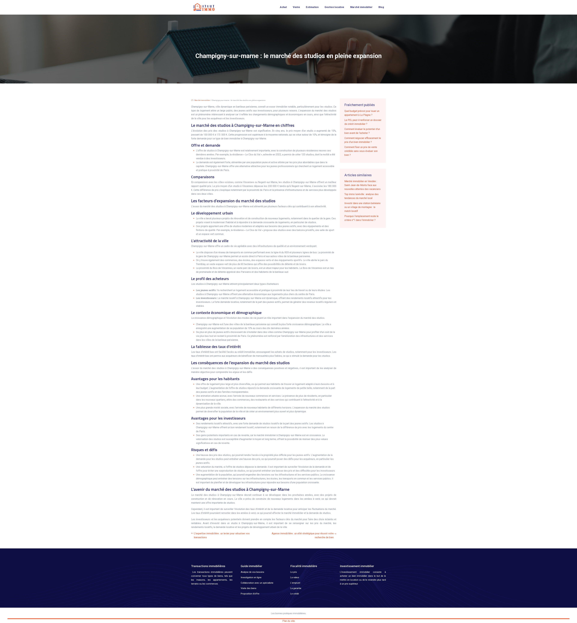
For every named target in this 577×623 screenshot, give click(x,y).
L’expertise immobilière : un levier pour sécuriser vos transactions (222, 535)
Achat (283, 7)
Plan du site (288, 621)
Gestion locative (334, 7)
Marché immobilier (361, 7)
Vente (296, 7)
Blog (381, 7)
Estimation (312, 7)
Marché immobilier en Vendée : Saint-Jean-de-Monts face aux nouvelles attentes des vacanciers (362, 185)
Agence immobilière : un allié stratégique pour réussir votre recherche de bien (303, 535)
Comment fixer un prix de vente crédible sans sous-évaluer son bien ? (361, 151)
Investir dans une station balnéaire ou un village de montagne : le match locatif (362, 207)
